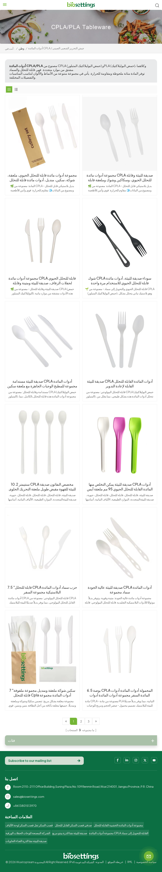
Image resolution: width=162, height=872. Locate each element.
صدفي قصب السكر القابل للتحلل (73, 825)
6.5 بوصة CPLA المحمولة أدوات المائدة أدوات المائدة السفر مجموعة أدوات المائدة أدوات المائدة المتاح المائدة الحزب (120, 692)
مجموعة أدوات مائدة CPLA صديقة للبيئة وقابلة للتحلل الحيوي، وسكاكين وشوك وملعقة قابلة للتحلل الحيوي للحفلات (120, 177)
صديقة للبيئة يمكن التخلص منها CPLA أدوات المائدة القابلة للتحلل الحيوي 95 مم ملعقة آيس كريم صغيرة (120, 486)
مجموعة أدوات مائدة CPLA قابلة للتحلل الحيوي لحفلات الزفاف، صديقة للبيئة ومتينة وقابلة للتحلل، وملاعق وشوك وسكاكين (42, 280)
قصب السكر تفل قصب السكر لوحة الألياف (29, 825)
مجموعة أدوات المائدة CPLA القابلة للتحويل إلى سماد (118, 833)
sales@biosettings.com (28, 796)
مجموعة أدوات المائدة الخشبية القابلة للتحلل (118, 825)
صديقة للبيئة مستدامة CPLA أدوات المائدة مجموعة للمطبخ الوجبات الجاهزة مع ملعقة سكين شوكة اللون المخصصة (42, 383)
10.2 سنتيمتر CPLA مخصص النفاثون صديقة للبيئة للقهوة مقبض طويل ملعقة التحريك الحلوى (42, 486)
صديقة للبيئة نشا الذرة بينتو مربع (69, 833)
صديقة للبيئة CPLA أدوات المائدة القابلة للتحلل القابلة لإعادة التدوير (120, 383)
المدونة (99, 862)
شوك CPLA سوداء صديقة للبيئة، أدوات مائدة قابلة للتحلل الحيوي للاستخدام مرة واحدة (119, 280)
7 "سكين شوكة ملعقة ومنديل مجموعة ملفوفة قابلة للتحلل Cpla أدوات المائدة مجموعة (42, 692)
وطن (21, 48)
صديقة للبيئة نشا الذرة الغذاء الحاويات (26, 841)
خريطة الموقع (115, 862)
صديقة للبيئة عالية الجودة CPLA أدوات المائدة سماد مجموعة (120, 589)
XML (129, 862)
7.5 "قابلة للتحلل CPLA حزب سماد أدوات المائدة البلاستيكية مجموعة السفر (42, 589)
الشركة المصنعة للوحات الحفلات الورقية (28, 833)
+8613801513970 (25, 805)
